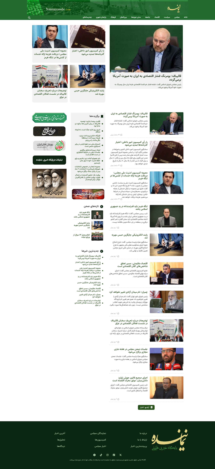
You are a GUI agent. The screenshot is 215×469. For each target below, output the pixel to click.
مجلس (177, 17)
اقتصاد (157, 17)
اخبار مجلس (100, 446)
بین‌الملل (123, 17)
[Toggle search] (29, 18)
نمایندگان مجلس (98, 433)
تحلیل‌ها (61, 440)
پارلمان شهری (101, 17)
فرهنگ (113, 17)
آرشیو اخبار (144, 407)
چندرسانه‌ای (87, 17)
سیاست (167, 17)
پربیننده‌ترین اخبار (139, 446)
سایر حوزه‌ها (136, 17)
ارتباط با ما (142, 440)
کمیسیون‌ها (100, 440)
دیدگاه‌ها (61, 446)
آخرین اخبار (59, 433)
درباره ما (143, 433)
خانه (186, 17)
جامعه (147, 17)
